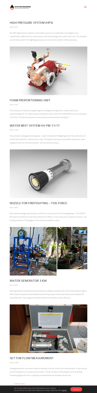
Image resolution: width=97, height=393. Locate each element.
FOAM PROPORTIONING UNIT (30, 100)
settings (64, 390)
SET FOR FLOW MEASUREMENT (32, 358)
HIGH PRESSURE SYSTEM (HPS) (31, 22)
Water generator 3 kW (28, 280)
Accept (76, 389)
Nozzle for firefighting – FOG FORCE (38, 203)
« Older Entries (19, 383)
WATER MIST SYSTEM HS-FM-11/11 (35, 125)
